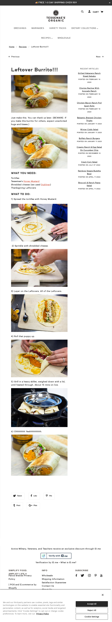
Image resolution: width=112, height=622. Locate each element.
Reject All (92, 610)
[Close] (102, 595)
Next (100, 57)
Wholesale (47, 576)
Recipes (23, 47)
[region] (55, 605)
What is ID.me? (68, 563)
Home (11, 47)
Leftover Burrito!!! (34, 70)
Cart (98, 12)
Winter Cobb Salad (89, 130)
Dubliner (45, 185)
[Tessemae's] (56, 16)
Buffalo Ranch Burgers (89, 138)
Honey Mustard (31, 181)
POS (12, 585)
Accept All (91, 604)
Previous (15, 57)
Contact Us (48, 586)
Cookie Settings (92, 617)
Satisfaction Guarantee (54, 583)
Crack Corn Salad (89, 162)
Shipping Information (53, 579)
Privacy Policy (42, 614)
